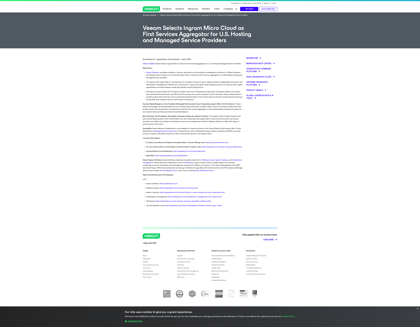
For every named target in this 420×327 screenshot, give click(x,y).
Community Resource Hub (186, 274)
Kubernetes (216, 277)
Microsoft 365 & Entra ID (220, 271)
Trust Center (147, 277)
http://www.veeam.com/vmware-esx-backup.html (179, 187)
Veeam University (183, 268)
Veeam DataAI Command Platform (223, 255)
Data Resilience (217, 259)
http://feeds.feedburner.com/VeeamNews (171, 155)
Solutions (179, 9)
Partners (206, 9)
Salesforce (215, 274)
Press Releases (148, 271)
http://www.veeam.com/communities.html (189, 151)
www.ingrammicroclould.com (165, 131)
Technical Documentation (186, 259)
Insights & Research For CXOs (256, 255)
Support (266, 3)
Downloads (235, 3)
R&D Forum (181, 277)
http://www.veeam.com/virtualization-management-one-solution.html (195, 196)
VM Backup (188, 162)
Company (228, 9)
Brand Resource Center (151, 274)
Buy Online (257, 3)
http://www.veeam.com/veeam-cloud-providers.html (221, 146)
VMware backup (208, 159)
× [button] (417, 309)
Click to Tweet (148, 63)
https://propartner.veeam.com (217, 142)
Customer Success (183, 262)
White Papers (250, 265)
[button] (210, 321)
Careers (145, 262)
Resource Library (252, 262)
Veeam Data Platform (219, 262)
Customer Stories (252, 271)
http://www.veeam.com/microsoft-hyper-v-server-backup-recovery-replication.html (192, 192)
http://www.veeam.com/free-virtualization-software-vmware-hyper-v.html (193, 205)
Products (167, 9)
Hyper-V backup (221, 159)
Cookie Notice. (288, 316)
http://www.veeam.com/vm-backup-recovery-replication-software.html (183, 201)
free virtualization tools (168, 170)
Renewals (180, 265)
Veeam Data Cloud (218, 265)
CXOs (217, 9)
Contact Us (146, 268)
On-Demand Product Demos (255, 274)
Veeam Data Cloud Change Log (188, 271)
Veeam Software (152, 72)
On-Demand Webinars (253, 268)
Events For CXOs (251, 259)
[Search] (236, 9)
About (145, 255)
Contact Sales (246, 3)
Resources (193, 9)
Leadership (146, 259)
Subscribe (268, 239)
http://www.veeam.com (169, 183)
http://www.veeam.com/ (204, 170)
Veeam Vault (216, 268)
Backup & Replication (219, 280)
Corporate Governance (151, 265)
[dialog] (210, 316)
